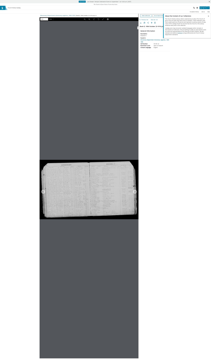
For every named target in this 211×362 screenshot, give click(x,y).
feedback (179, 33)
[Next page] (135, 192)
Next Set (153, 20)
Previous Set (144, 20)
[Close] (209, 16)
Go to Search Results (159, 15)
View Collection (146, 15)
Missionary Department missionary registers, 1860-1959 (57, 15)
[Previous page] (43, 192)
